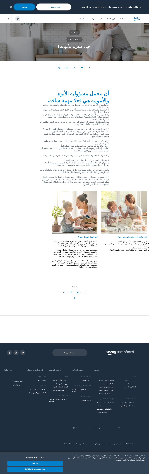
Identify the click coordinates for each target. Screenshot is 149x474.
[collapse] (11, 7)
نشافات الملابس (86, 400)
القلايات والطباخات (102, 412)
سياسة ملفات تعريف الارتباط (101, 444)
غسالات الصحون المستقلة (128, 402)
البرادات (127, 380)
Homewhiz (67, 444)
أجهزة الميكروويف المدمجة (106, 387)
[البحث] (6, 18)
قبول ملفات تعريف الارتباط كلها (35, 469)
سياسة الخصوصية (117, 444)
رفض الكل (35, 463)
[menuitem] (123, 18)
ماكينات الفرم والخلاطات (104, 409)
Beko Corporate (18, 381)
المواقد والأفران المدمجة (106, 384)
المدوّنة (74, 428)
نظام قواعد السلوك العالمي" (82, 444)
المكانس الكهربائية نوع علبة (37, 389)
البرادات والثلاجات (130, 387)
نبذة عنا (15, 378)
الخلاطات (99, 406)
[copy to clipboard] (59, 67)
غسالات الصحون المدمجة (127, 406)
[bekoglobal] (137, 19)
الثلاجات (127, 384)
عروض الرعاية (17, 385)
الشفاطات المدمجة (104, 393)
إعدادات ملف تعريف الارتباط (35, 457)
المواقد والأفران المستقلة (106, 380)
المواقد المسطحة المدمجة (106, 390)
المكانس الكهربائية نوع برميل (37, 393)
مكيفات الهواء (42, 380)
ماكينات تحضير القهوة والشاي (105, 402)
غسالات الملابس (86, 380)
